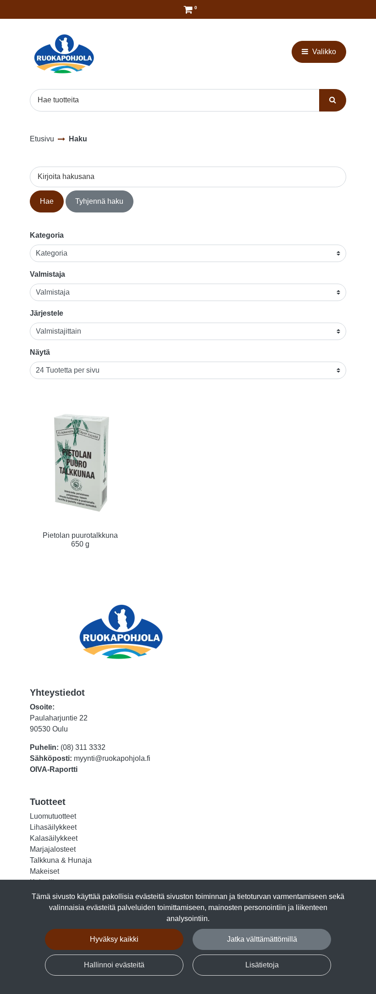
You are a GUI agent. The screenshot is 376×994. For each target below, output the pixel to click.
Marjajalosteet (53, 849)
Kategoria (47, 235)
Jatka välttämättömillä (262, 939)
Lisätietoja (262, 965)
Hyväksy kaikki (114, 939)
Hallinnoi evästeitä (114, 965)
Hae (47, 201)
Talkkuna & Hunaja (61, 860)
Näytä (40, 352)
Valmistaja (47, 274)
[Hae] (332, 100)
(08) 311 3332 (83, 747)
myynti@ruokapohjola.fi (112, 758)
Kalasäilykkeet (53, 838)
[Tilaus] (188, 9)
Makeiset (44, 871)
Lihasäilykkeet (53, 827)
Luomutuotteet (53, 816)
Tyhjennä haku (99, 201)
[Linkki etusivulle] (64, 54)
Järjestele (46, 313)
